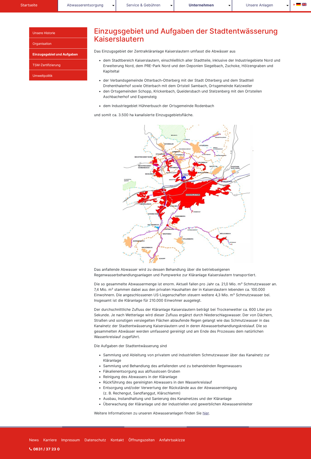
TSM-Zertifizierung (47, 65)
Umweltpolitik (43, 76)
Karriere (50, 440)
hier (206, 413)
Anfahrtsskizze (172, 440)
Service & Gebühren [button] (143, 5)
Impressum (70, 440)
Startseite (28, 5)
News (34, 440)
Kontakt (117, 440)
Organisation (42, 43)
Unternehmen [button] (201, 5)
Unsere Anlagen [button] (259, 5)
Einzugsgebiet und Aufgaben (55, 54)
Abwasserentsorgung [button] (85, 5)
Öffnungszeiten (141, 440)
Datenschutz (95, 440)
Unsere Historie (44, 33)
